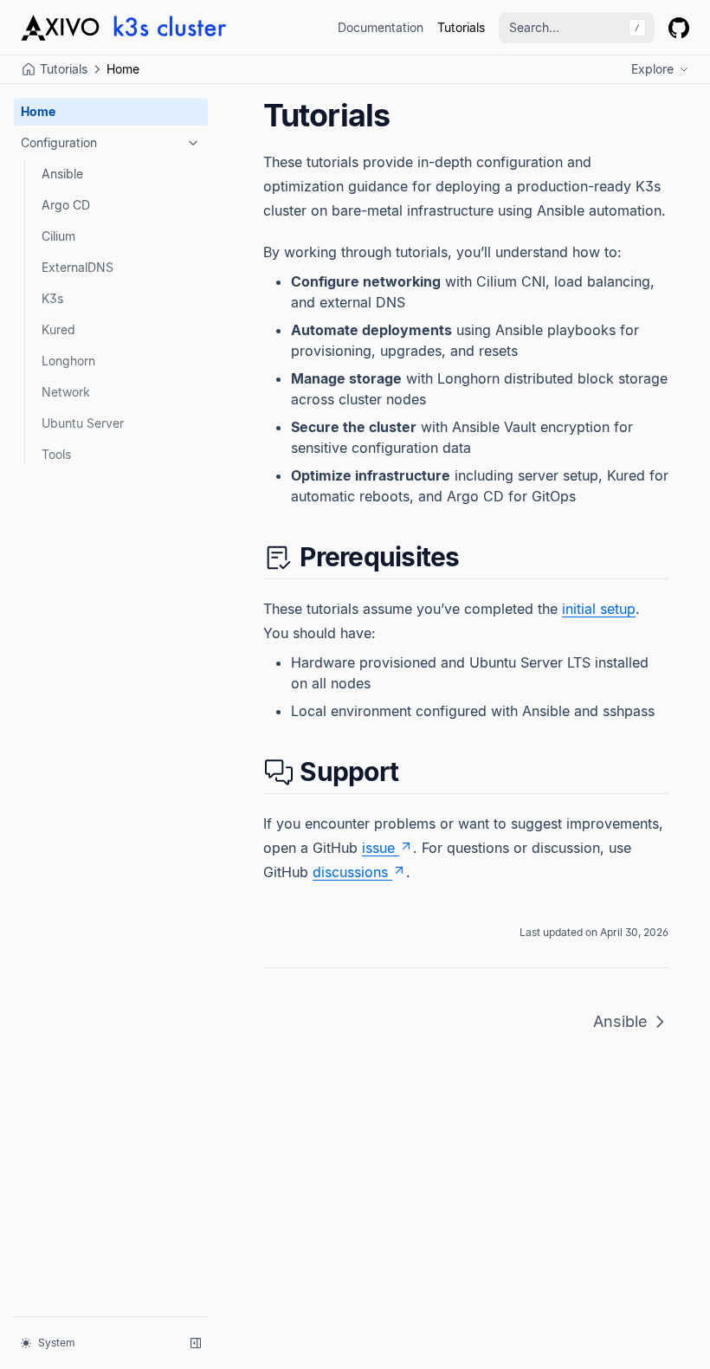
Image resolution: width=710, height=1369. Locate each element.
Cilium (58, 236)
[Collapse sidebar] (196, 1343)
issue (378, 847)
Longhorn (68, 360)
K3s (52, 298)
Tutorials (461, 27)
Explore (652, 68)
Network (66, 391)
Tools (56, 454)
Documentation (380, 27)
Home (38, 111)
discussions (350, 872)
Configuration (59, 142)
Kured (58, 329)
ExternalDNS (77, 267)
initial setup (599, 608)
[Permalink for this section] (474, 556)
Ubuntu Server (83, 423)
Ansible (62, 173)
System (56, 1342)
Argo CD (66, 204)
